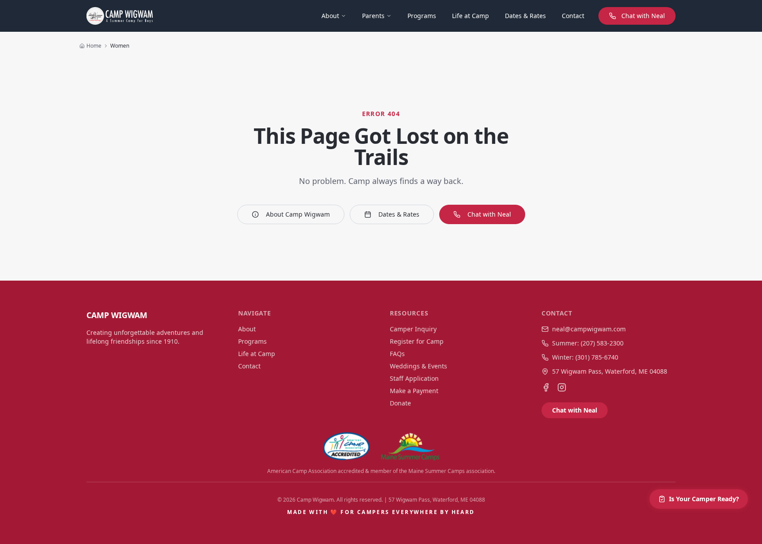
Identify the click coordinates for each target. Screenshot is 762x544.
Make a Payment (414, 390)
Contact (573, 15)
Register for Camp (417, 341)
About (330, 15)
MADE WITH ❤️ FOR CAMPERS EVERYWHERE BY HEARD (380, 512)
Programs (421, 15)
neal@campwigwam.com (589, 329)
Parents (373, 15)
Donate (400, 403)
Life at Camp (470, 15)
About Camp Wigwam (298, 214)
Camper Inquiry (413, 329)
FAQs (397, 353)
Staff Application (414, 378)
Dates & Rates (525, 15)
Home (93, 45)
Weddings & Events (418, 366)
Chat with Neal (643, 15)
